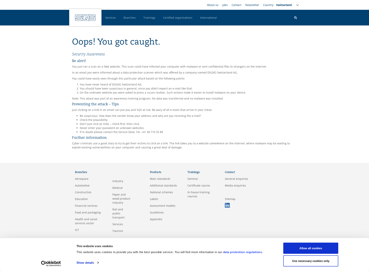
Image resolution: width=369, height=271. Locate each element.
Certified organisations (177, 17)
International (208, 17)
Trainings (149, 17)
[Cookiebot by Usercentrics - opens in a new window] (51, 263)
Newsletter (252, 5)
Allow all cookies (310, 248)
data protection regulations (242, 252)
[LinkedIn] (228, 205)
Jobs (225, 5)
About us (213, 5)
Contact (236, 5)
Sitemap (230, 199)
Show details (85, 262)
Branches (130, 17)
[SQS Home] (85, 17)
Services (110, 17)
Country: (268, 5)
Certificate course (198, 185)
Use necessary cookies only (310, 260)
